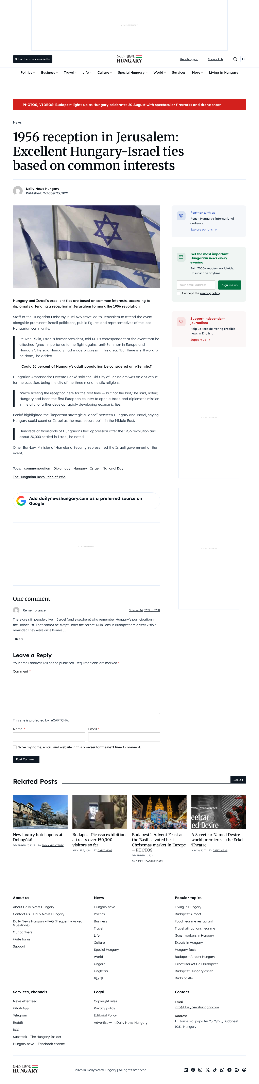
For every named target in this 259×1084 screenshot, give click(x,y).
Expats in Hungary (189, 942)
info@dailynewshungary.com (197, 1007)
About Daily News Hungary (33, 907)
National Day (113, 468)
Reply (19, 639)
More (196, 72)
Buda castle (184, 978)
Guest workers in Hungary (194, 935)
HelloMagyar (189, 59)
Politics (26, 72)
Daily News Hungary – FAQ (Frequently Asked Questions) (47, 923)
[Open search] (235, 59)
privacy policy (210, 293)
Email (93, 729)
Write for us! (22, 939)
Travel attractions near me (195, 928)
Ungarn (99, 964)
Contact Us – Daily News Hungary (38, 914)
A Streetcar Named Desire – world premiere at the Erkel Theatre (217, 839)
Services (179, 72)
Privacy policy (104, 1008)
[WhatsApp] (222, 1070)
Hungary (80, 468)
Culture (103, 72)
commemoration (37, 468)
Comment (22, 671)
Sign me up (230, 285)
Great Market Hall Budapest (196, 964)
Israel (94, 468)
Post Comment (26, 759)
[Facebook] (193, 1070)
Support (19, 946)
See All (238, 780)
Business (48, 72)
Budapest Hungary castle (194, 971)
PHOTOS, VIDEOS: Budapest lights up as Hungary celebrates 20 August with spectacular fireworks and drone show (122, 105)
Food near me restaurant (194, 921)
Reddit (18, 1023)
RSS (16, 1030)
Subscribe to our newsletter (32, 59)
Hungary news (105, 907)
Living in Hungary (223, 72)
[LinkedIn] (186, 1070)
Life (86, 72)
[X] (208, 1070)
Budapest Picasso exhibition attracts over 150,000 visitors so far (99, 839)
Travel (69, 72)
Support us (198, 339)
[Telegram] (229, 1070)
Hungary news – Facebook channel (39, 1044)
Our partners (22, 932)
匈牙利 (99, 978)
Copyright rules (105, 1001)
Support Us (215, 59)
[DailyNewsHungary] (129, 59)
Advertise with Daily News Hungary (121, 1023)
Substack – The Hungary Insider (37, 1037)
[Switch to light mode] (243, 59)
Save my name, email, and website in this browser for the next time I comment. (79, 747)
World (158, 72)
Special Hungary (131, 72)
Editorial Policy (105, 1015)
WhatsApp (21, 1008)
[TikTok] (215, 1070)
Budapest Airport (188, 914)
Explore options (201, 229)
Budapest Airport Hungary (195, 957)
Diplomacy (61, 468)
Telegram (20, 1015)
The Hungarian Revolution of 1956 (39, 477)
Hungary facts (185, 950)
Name (19, 729)
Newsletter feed (25, 1001)
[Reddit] (237, 1070)
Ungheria (101, 971)
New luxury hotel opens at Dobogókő (38, 837)
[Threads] (244, 1070)
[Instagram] (200, 1070)
